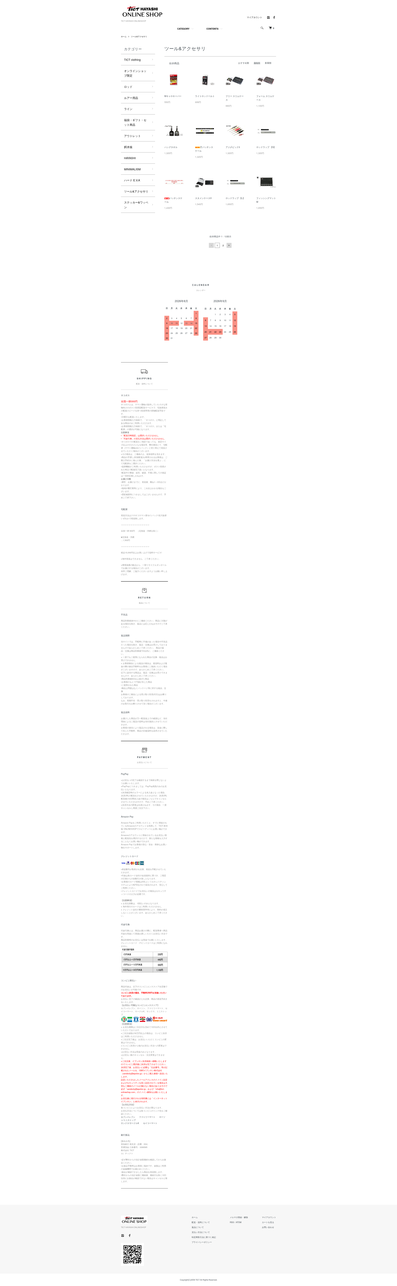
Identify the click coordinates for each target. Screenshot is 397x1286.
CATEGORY (183, 28)
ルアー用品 (131, 98)
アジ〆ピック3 (233, 147)
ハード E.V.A (132, 180)
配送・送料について (201, 1222)
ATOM (238, 1222)
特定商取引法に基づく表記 (204, 1237)
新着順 (268, 62)
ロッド (128, 87)
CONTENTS (212, 28)
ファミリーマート (147, 1116)
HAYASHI (130, 158)
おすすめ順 (243, 62)
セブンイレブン (128, 1116)
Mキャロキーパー (172, 96)
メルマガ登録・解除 (239, 1217)
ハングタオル (170, 147)
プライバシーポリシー (202, 1242)
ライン (128, 109)
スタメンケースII (203, 198)
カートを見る (268, 1222)
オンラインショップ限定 (135, 73)
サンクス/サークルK (130, 1123)
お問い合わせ (268, 1227)
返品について (198, 1227)
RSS (232, 1222)
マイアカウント (254, 17)
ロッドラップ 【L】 (235, 198)
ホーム (124, 36)
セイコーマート (150, 1123)
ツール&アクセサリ (139, 36)
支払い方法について (201, 1232)
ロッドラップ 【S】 (266, 147)
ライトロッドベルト (205, 96)
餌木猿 (128, 147)
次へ (229, 245)
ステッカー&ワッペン (136, 204)
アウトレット (132, 136)
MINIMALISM (132, 169)
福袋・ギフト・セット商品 (135, 122)
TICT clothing (132, 60)
